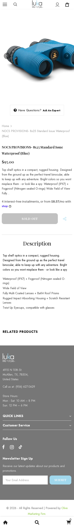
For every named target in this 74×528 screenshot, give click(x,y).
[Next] (67, 56)
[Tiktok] (20, 447)
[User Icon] (57, 4)
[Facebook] (3, 447)
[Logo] (37, 4)
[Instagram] (12, 447)
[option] (37, 56)
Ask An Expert (52, 110)
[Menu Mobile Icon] (5, 4)
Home (5, 126)
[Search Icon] (18, 4)
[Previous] (7, 56)
